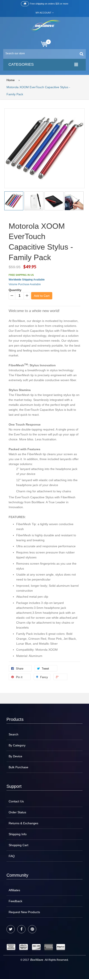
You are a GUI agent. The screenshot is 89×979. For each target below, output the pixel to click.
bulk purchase (18, 767)
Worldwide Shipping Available (27, 279)
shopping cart (18, 845)
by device (15, 756)
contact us (16, 801)
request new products (24, 912)
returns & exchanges (23, 823)
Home (10, 80)
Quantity (15, 290)
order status (17, 812)
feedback (15, 901)
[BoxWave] (44, 26)
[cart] (44, 44)
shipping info (18, 834)
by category (17, 745)
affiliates (14, 890)
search (13, 734)
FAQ (12, 856)
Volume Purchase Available (25, 284)
